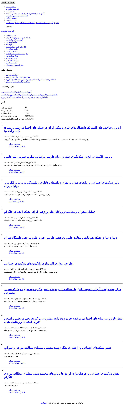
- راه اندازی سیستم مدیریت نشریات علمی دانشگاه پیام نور (24, 97)
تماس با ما (10, 11)
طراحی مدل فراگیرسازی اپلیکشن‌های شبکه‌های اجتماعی (38, 263)
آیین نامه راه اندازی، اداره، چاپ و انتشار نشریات (25, 13)
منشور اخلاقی (11, 18)
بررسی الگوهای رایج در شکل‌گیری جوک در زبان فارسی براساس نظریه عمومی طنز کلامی (58, 156)
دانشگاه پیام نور (12, 75)
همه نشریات (11, 35)
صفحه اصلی (11, 7)
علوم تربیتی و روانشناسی (16, 47)
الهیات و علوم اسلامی (14, 40)
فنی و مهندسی (12, 51)
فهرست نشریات (12, 9)
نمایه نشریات (11, 20)
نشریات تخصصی (12, 60)
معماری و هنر (11, 58)
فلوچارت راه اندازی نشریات (17, 16)
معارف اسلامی (12, 56)
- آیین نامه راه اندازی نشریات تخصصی (16, 92)
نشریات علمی (11, 63)
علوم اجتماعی (11, 42)
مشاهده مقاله (14, 144)
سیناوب (43, 403)
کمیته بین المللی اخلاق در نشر (18, 82)
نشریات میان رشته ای (14, 65)
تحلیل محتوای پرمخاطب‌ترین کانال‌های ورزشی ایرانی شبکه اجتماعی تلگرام (49, 211)
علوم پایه (9, 44)
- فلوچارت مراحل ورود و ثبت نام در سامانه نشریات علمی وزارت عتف (29, 95)
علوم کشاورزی (12, 49)
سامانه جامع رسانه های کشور (18, 77)
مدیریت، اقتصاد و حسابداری (17, 54)
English (9, 27)
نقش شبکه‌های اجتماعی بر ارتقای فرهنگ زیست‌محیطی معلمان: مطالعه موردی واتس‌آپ (57, 347)
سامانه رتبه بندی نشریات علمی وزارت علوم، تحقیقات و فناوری (31, 79)
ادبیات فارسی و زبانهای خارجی (18, 37)
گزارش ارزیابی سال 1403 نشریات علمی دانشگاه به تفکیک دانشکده (32, 23)
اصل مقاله (17, 146)
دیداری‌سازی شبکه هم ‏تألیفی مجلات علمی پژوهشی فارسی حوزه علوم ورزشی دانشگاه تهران (60, 237)
